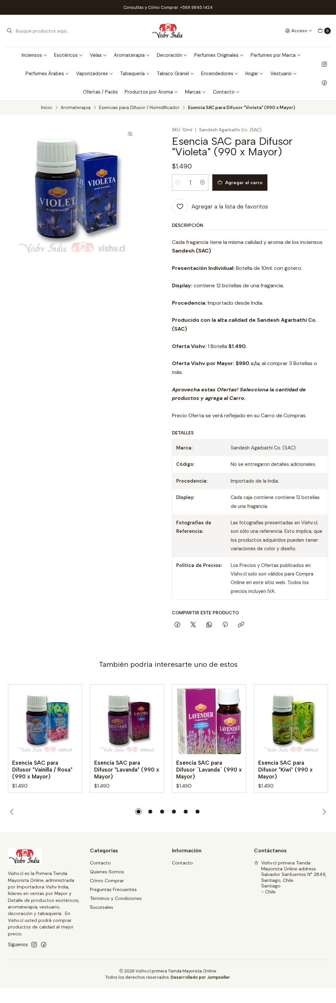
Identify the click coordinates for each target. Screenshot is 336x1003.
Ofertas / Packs (100, 92)
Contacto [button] (224, 92)
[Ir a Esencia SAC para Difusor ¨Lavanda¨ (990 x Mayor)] (209, 721)
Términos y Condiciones (116, 898)
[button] (138, 812)
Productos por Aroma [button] (149, 92)
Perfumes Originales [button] (216, 55)
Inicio (46, 107)
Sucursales (101, 907)
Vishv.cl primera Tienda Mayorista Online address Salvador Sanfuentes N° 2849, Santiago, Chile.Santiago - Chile (293, 877)
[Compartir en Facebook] (177, 625)
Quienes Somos (107, 872)
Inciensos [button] (32, 55)
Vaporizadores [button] (92, 73)
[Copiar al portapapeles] (241, 625)
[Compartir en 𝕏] (193, 625)
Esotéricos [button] (66, 55)
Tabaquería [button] (132, 73)
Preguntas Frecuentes (113, 889)
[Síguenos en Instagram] (324, 64)
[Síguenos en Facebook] (324, 83)
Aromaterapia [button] (129, 55)
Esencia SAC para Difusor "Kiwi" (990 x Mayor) (285, 769)
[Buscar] (9, 30)
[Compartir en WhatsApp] (209, 625)
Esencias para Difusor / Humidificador (139, 107)
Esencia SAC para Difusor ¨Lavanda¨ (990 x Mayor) (209, 769)
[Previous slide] (13, 812)
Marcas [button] (193, 92)
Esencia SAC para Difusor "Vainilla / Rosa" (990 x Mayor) (42, 769)
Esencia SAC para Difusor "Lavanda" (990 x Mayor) (126, 769)
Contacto (100, 863)
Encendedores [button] (217, 73)
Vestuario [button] (281, 73)
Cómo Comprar (107, 880)
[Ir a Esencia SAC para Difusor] (45, 721)
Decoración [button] (169, 55)
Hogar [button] (251, 73)
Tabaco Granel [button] (173, 73)
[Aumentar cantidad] (202, 182)
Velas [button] (96, 55)
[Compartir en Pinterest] (225, 625)
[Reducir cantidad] (177, 182)
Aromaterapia (76, 107)
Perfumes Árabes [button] (45, 73)
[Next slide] (323, 812)
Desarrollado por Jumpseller (200, 977)
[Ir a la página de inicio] (168, 31)
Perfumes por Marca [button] (273, 55)
